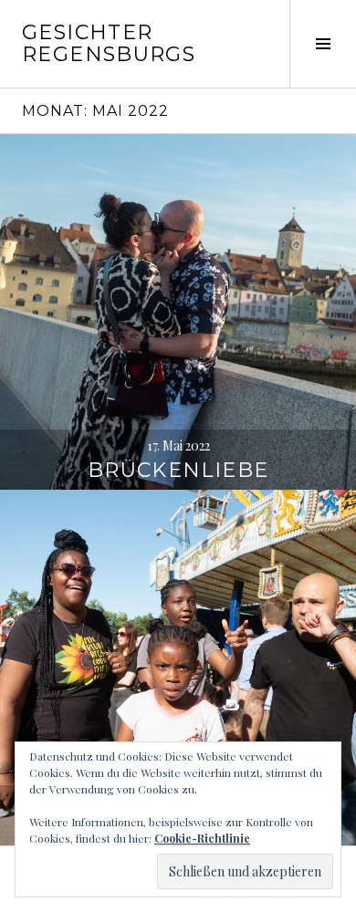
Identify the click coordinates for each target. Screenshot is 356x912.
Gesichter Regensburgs (108, 43)
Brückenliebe (178, 470)
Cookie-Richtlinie (202, 838)
